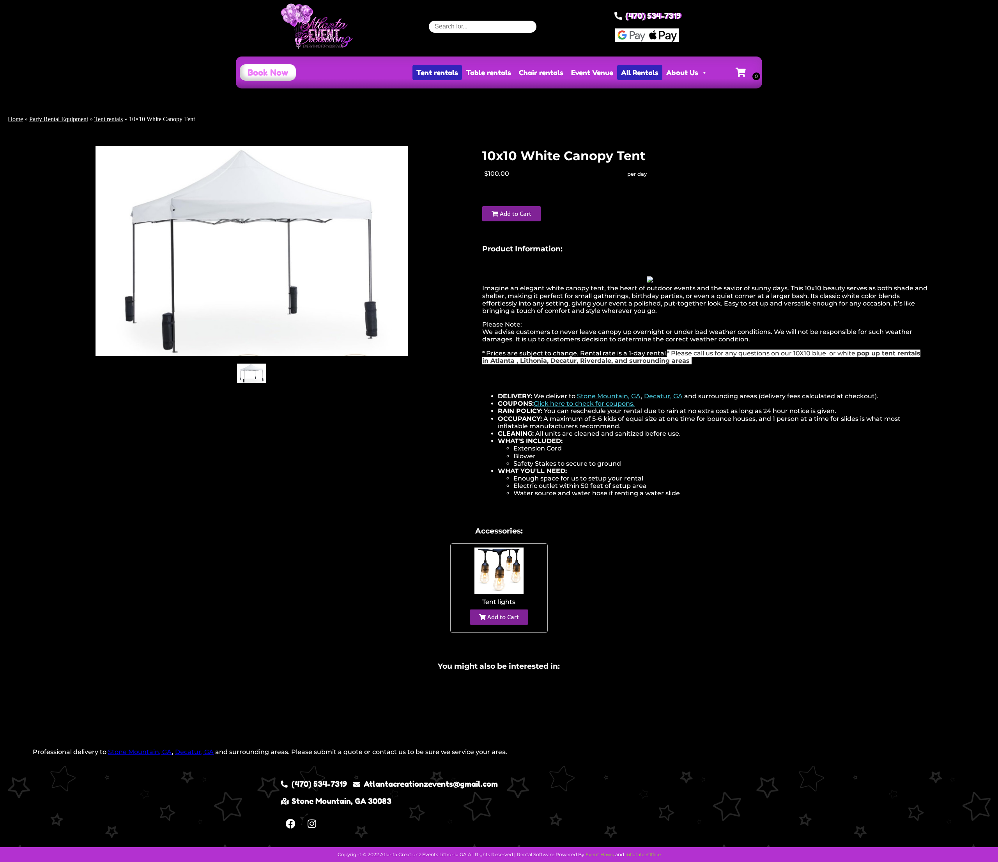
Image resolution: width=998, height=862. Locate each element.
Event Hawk (600, 854)
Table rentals (488, 72)
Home (15, 119)
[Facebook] (290, 823)
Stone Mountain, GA (609, 396)
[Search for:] (482, 26)
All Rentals (639, 72)
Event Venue (592, 72)
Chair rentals (541, 72)
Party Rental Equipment (58, 119)
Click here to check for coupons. (584, 403)
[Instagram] (312, 823)
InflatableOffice (643, 854)
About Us (682, 72)
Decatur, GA (663, 396)
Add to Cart (514, 213)
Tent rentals (437, 72)
